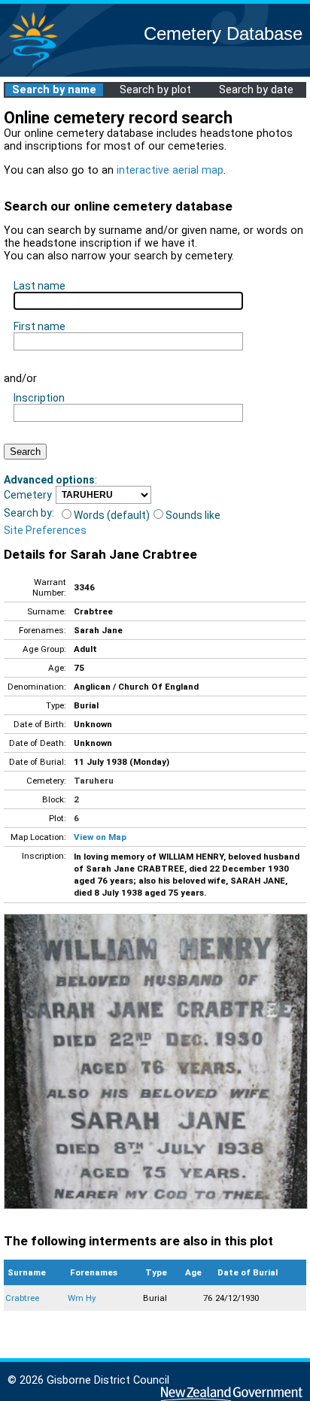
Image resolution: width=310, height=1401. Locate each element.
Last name (39, 286)
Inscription (39, 398)
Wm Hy (82, 1298)
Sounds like (193, 515)
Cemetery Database (223, 33)
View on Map (100, 837)
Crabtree (22, 1298)
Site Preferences (45, 530)
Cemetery (28, 495)
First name (39, 326)
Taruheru (94, 780)
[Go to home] (33, 67)
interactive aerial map (170, 170)
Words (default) (112, 515)
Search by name (54, 89)
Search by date (256, 89)
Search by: (29, 513)
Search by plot (155, 89)
